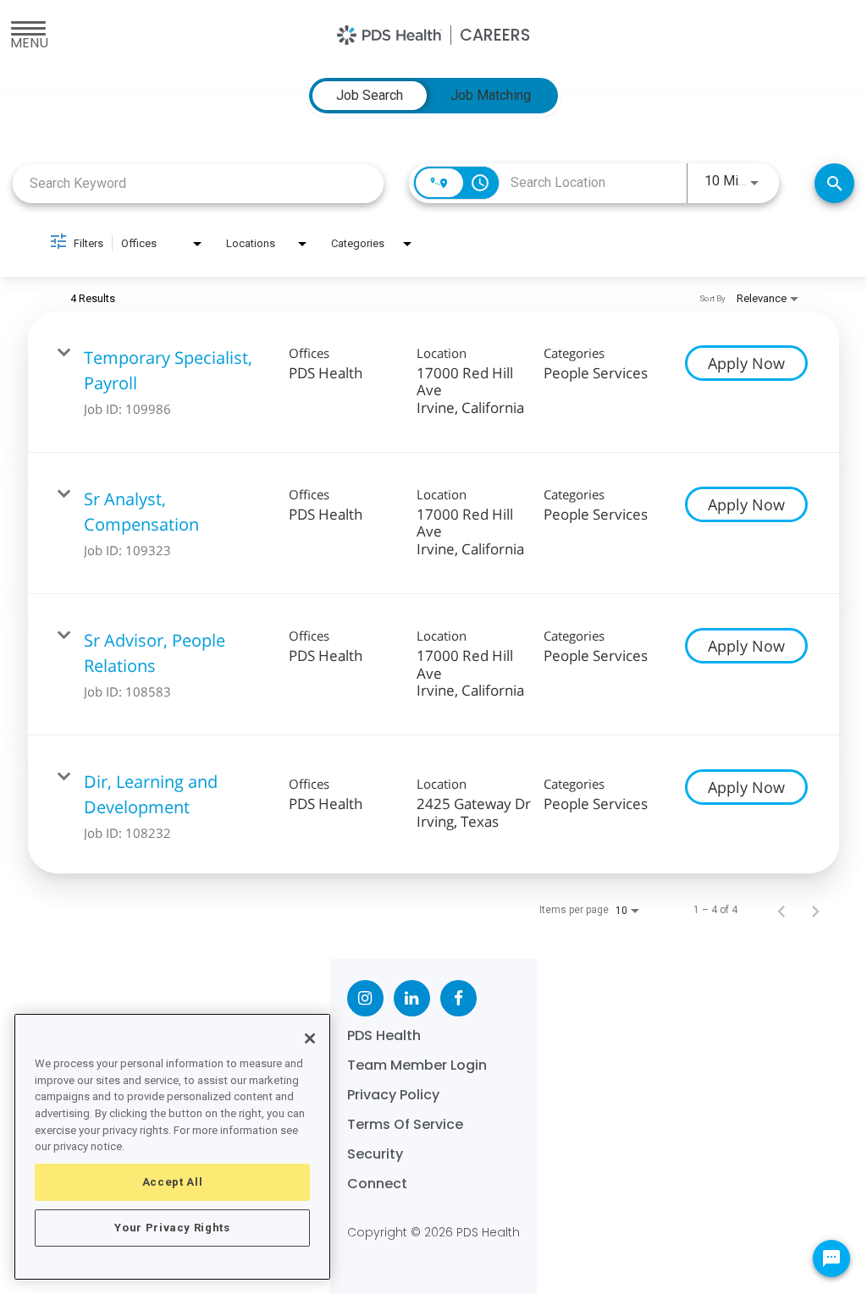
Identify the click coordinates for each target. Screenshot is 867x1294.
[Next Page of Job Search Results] (815, 910)
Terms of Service (405, 1124)
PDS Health (384, 1035)
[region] (172, 1146)
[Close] (310, 1038)
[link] (433, 382)
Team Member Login (417, 1065)
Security (375, 1154)
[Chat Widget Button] (831, 1258)
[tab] (369, 95)
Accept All (172, 1182)
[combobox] (198, 183)
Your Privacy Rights (171, 1227)
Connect (377, 1183)
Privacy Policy (393, 1094)
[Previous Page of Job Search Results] (781, 910)
